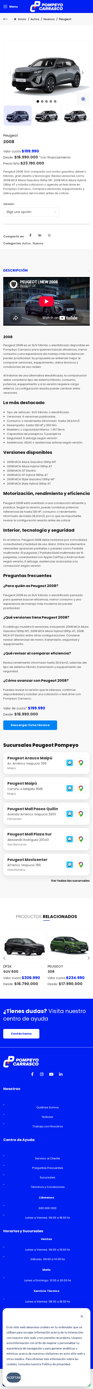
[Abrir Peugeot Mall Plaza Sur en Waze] (69, 839)
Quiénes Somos (47, 1107)
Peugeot (65, 19)
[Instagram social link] (41, 1075)
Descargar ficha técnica (30, 725)
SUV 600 (10, 972)
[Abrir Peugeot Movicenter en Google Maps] (81, 864)
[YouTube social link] (51, 1075)
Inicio (22, 19)
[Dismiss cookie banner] (82, 1317)
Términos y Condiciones (48, 1187)
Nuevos (49, 19)
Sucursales (47, 1177)
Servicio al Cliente (47, 1158)
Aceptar (14, 1377)
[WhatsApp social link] (49, 236)
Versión (8, 204)
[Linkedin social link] (40, 236)
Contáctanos (21, 1034)
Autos (35, 19)
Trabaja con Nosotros (47, 1126)
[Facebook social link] (30, 236)
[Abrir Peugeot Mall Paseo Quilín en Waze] (69, 814)
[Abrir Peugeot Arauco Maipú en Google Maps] (81, 763)
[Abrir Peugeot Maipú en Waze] (69, 788)
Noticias (47, 1117)
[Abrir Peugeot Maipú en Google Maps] (81, 788)
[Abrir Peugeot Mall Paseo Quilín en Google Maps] (81, 814)
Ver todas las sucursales (70, 881)
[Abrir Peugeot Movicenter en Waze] (69, 864)
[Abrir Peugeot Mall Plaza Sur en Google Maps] (81, 839)
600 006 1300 (47, 1208)
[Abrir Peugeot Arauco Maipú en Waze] (69, 763)
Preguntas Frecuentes (47, 1168)
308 (51, 972)
